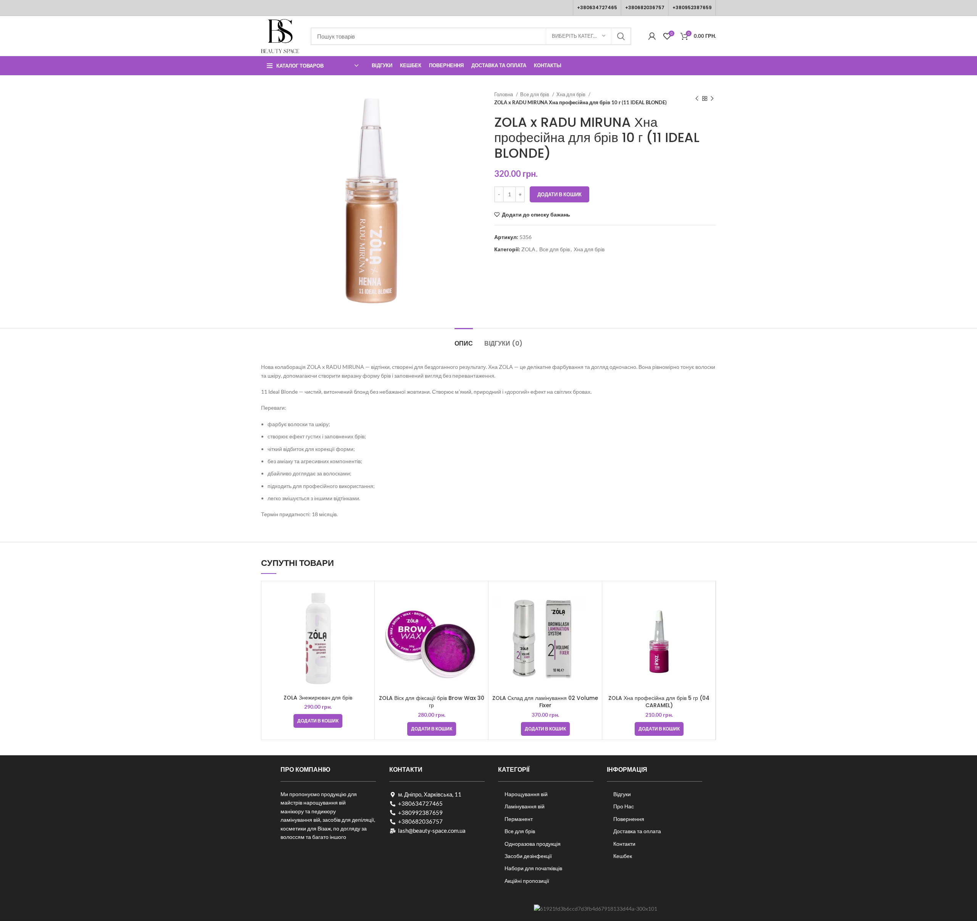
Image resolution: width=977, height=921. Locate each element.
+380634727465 (597, 7)
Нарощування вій (526, 794)
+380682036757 (644, 7)
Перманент (519, 819)
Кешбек (622, 856)
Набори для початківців (533, 868)
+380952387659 (692, 7)
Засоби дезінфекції (528, 856)
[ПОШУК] (620, 36)
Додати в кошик (559, 194)
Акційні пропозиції (527, 880)
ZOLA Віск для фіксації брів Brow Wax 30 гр (431, 701)
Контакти (624, 843)
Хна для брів (571, 94)
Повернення (628, 819)
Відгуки (622, 794)
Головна (504, 94)
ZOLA (528, 249)
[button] (317, 721)
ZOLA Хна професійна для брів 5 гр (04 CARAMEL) (658, 701)
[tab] (464, 339)
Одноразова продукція (533, 843)
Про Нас (623, 806)
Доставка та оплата (637, 831)
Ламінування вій (525, 806)
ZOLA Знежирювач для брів (318, 697)
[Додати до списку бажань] (364, 614)
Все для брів (535, 94)
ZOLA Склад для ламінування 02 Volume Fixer (545, 701)
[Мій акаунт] (652, 36)
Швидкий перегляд (364, 597)
